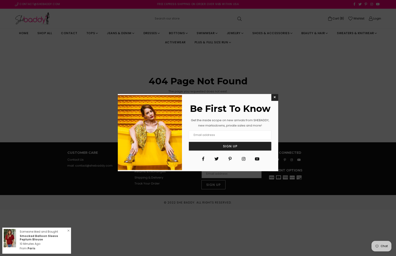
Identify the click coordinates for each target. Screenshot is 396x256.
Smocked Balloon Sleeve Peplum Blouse (39, 237)
